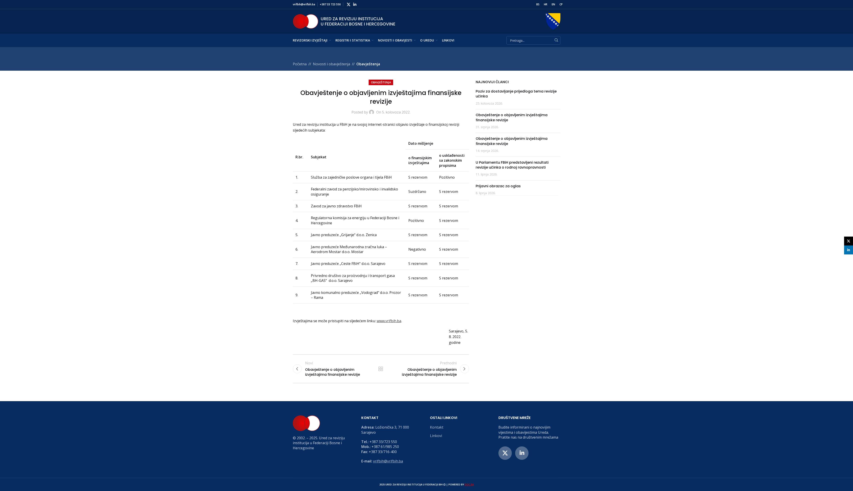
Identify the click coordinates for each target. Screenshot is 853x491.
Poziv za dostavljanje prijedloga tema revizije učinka (516, 94)
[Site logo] (344, 21)
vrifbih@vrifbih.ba (388, 461)
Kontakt (436, 427)
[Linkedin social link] (355, 4)
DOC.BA (469, 484)
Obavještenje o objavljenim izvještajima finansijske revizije (511, 117)
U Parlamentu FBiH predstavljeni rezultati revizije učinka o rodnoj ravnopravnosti (512, 165)
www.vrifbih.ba (389, 320)
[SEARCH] (556, 40)
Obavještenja (368, 64)
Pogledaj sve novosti (380, 368)
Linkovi (436, 435)
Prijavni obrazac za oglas (498, 186)
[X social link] (348, 4)
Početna (300, 64)
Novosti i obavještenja (331, 64)
